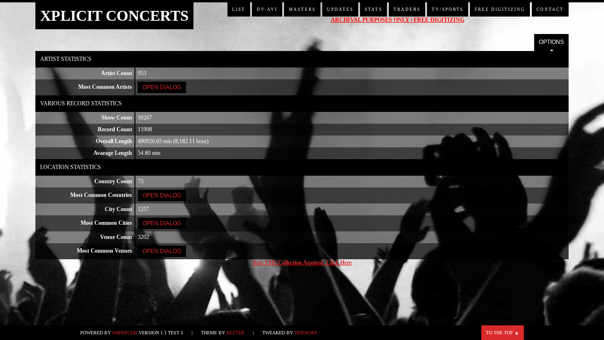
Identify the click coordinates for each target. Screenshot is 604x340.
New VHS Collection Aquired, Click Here (302, 262)
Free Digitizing (500, 9)
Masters (302, 9)
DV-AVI (267, 9)
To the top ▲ (502, 332)
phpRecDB (124, 332)
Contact (550, 9)
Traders (407, 9)
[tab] (551, 42)
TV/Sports (447, 9)
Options (551, 42)
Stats (373, 9)
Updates (340, 9)
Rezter (235, 332)
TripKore (306, 332)
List (238, 9)
